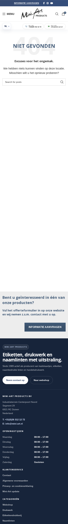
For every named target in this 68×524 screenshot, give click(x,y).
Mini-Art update (11, 491)
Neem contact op (15, 380)
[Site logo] (34, 13)
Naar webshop (41, 380)
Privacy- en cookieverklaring (18, 486)
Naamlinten (9, 520)
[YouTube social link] (51, 3)
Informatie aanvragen (26, 3)
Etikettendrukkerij (12, 515)
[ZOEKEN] (62, 82)
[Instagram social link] (47, 3)
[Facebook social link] (44, 3)
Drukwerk (8, 510)
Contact (7, 475)
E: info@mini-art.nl (13, 423)
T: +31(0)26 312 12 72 (14, 419)
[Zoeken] (57, 14)
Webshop (8, 504)
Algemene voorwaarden (15, 480)
